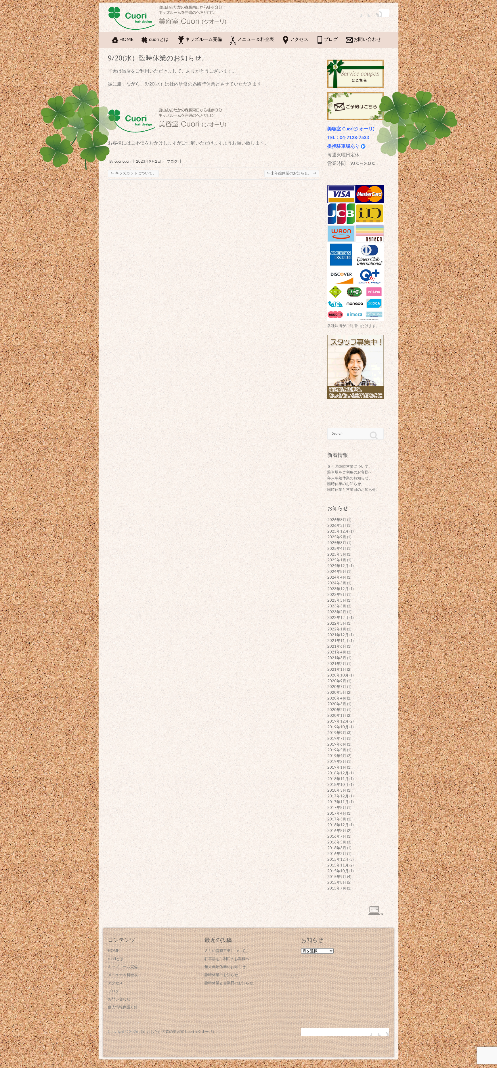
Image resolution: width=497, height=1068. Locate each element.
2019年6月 (336, 744)
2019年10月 (338, 727)
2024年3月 (336, 583)
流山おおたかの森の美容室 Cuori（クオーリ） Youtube (374, 13)
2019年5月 (336, 750)
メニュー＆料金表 (255, 39)
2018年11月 (338, 779)
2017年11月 (338, 802)
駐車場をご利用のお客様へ (349, 472)
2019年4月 (336, 756)
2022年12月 (338, 618)
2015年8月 (336, 883)
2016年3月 (336, 848)
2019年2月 (336, 762)
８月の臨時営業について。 (349, 467)
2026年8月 (336, 520)
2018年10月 (338, 785)
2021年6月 (336, 647)
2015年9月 (336, 877)
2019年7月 (336, 739)
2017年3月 (336, 819)
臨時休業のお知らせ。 (346, 484)
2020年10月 (338, 675)
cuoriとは (159, 39)
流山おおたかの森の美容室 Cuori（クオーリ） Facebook (357, 13)
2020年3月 (336, 704)
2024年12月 (338, 566)
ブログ (331, 39)
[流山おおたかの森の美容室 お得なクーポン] (355, 64)
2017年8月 (336, 808)
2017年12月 (338, 796)
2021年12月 (338, 635)
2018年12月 (338, 773)
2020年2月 (336, 710)
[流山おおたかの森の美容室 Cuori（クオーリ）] (170, 19)
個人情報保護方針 (123, 1007)
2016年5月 (336, 842)
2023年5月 (336, 601)
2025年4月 (336, 549)
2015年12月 (338, 860)
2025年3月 (336, 554)
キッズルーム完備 (203, 39)
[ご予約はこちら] (355, 96)
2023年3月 (336, 606)
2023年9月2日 (148, 162)
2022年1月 (336, 629)
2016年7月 (336, 837)
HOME (126, 39)
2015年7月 (336, 888)
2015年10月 (338, 871)
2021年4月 (336, 652)
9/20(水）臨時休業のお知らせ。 (158, 58)
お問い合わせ (367, 39)
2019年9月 (336, 733)
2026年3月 (336, 526)
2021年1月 (336, 670)
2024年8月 (336, 572)
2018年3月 (336, 791)
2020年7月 (336, 687)
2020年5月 (336, 693)
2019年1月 (336, 767)
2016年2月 (336, 854)
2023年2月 (336, 612)
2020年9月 (336, 681)
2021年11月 (338, 641)
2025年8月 (336, 543)
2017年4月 (336, 814)
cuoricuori (122, 162)
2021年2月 (336, 664)
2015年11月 (338, 865)
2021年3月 (336, 658)
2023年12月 (338, 589)
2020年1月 (336, 716)
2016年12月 (338, 825)
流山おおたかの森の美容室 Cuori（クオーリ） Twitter (366, 13)
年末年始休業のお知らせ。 (291, 173)
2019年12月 (338, 721)
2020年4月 (336, 698)
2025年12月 (338, 531)
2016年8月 (336, 831)
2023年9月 (336, 595)
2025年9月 (336, 537)
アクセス (299, 39)
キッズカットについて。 (133, 173)
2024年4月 (336, 577)
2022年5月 (336, 624)
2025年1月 (336, 560)
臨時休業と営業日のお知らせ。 (353, 490)
